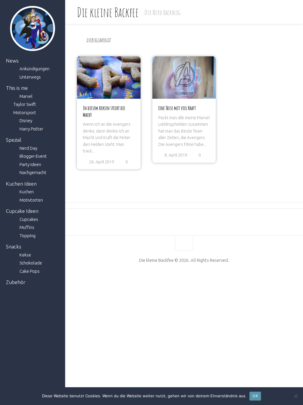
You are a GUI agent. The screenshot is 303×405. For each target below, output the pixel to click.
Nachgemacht (33, 172)
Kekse (25, 254)
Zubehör (15, 282)
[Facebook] (169, 279)
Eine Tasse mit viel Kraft (177, 108)
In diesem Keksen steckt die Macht (104, 111)
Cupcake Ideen (22, 211)
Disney (26, 120)
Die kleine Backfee (107, 12)
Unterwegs (30, 76)
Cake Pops (30, 271)
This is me (17, 88)
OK (255, 395)
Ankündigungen (34, 68)
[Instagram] (199, 279)
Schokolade (31, 262)
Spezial (13, 140)
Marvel (26, 96)
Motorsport (24, 112)
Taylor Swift (24, 104)
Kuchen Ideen (21, 183)
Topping (28, 235)
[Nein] (296, 396)
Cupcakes (29, 219)
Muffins (27, 227)
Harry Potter (31, 128)
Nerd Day (28, 148)
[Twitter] (189, 279)
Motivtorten (31, 200)
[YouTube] (179, 279)
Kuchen (27, 191)
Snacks (13, 246)
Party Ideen (30, 164)
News (12, 60)
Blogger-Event (33, 156)
